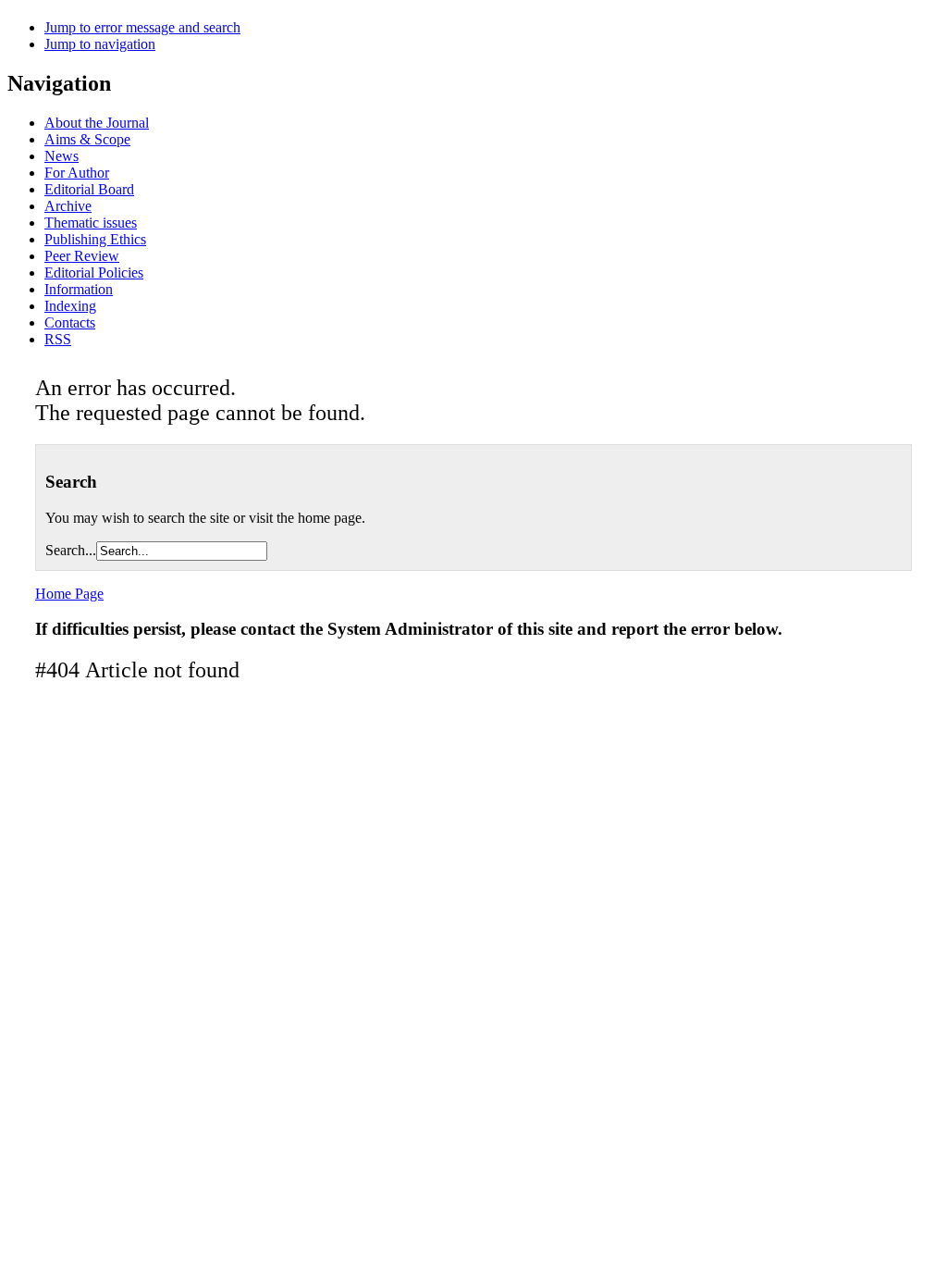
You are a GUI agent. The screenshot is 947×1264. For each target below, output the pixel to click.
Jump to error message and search (142, 27)
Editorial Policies (93, 272)
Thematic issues (90, 222)
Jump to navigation (99, 44)
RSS (57, 339)
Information (78, 289)
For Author (76, 172)
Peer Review (81, 256)
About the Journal (96, 122)
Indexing (70, 306)
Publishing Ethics (95, 239)
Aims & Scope (87, 139)
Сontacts (69, 322)
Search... (70, 550)
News (61, 156)
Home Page (69, 593)
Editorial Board (89, 189)
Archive (68, 206)
